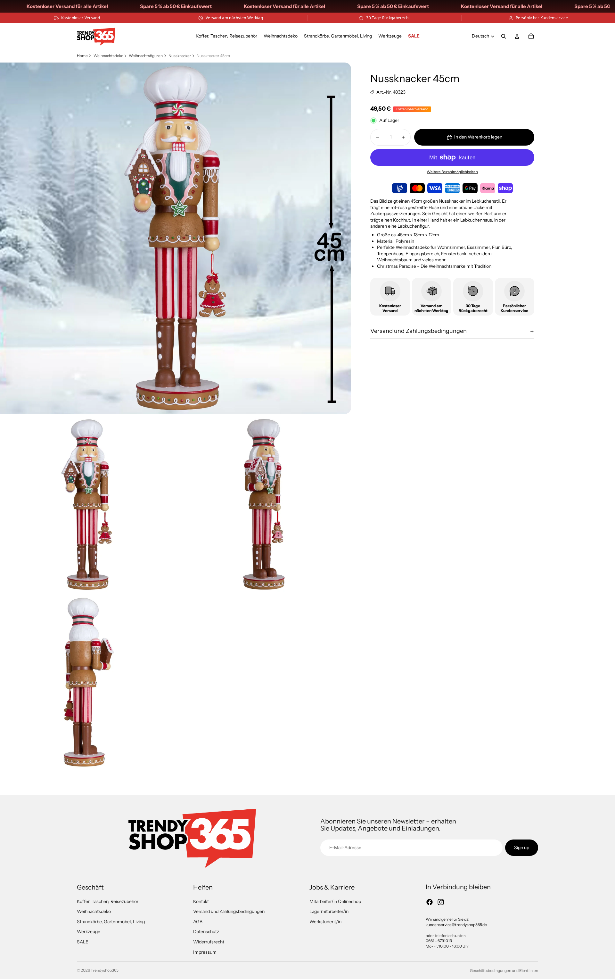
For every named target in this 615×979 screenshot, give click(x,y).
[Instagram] (441, 902)
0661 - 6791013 (439, 940)
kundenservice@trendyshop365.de (456, 924)
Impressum (205, 952)
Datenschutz (206, 931)
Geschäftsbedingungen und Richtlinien (504, 970)
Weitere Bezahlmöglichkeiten (452, 172)
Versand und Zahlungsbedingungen (418, 330)
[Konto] (517, 36)
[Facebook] (429, 902)
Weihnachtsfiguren (146, 55)
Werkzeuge (88, 931)
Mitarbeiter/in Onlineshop (335, 901)
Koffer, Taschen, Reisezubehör (107, 901)
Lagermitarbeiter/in (328, 911)
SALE (82, 942)
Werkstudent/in (325, 921)
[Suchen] (503, 36)
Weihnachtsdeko (108, 55)
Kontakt (201, 901)
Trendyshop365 (105, 970)
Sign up (521, 847)
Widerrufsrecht (208, 942)
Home (82, 55)
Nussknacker (179, 55)
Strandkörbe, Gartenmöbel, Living (111, 921)
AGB (197, 921)
